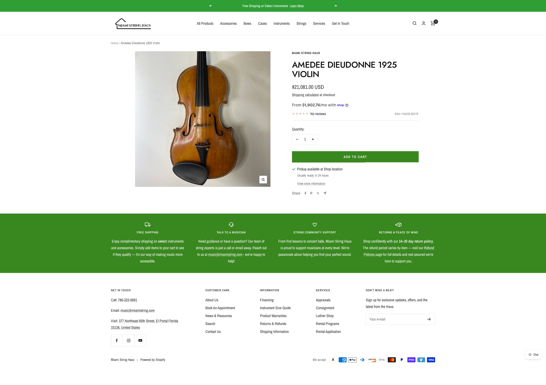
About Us (211, 300)
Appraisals (323, 300)
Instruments (282, 23)
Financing (267, 300)
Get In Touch (340, 23)
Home (114, 43)
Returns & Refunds (273, 323)
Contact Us (213, 331)
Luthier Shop (325, 315)
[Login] (423, 23)
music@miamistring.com (225, 254)
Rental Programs (327, 323)
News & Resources (218, 315)
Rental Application (328, 331)
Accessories (228, 23)
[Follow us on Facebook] (117, 340)
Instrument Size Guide (275, 307)
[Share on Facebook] (305, 193)
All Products (205, 23)
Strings (301, 23)
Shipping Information (274, 331)
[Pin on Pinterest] (311, 193)
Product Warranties (273, 315)
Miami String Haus (306, 53)
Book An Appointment (220, 307)
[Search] (415, 23)
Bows (247, 23)
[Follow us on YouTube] (140, 340)
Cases (262, 23)
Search (210, 323)
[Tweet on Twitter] (318, 193)
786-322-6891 (128, 300)
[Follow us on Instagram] (128, 340)
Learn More (297, 5)
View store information (311, 183)
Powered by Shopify (152, 359)
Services (319, 23)
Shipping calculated (305, 94)
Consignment (325, 307)
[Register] (429, 319)
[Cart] (433, 23)
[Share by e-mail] (325, 193)
